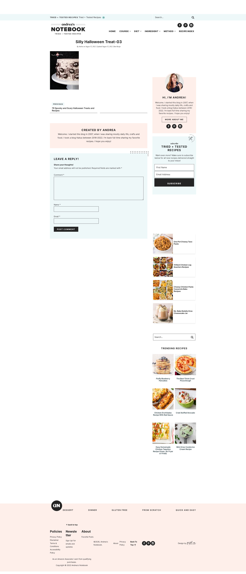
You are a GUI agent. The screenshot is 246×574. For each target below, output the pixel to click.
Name (57, 204)
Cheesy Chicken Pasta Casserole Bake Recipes (183, 289)
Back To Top (133, 543)
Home (112, 31)
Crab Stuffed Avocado (185, 413)
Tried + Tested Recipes (76, 17)
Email (57, 216)
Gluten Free (119, 510)
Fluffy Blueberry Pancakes (163, 379)
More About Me (174, 119)
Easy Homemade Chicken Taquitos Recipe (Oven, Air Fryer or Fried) (163, 450)
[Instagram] (191, 25)
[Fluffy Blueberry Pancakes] (163, 374)
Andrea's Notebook (68, 28)
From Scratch (151, 510)
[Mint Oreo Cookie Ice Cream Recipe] (185, 442)
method (168, 31)
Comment (59, 175)
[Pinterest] (185, 25)
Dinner (92, 510)
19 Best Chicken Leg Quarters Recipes (182, 266)
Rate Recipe (117, 46)
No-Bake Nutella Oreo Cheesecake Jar (183, 312)
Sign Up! (69, 540)
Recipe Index (186, 31)
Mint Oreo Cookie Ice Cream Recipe (185, 448)
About (115, 543)
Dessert (68, 510)
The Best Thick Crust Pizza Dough (185, 379)
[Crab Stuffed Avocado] (185, 408)
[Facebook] (179, 25)
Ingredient (151, 31)
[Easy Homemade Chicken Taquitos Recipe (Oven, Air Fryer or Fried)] (163, 442)
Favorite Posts (87, 537)
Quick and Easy (186, 510)
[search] (193, 17)
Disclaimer (54, 540)
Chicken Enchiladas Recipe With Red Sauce (163, 414)
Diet (136, 31)
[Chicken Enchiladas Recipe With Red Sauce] (163, 408)
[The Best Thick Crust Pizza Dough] (185, 374)
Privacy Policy (56, 537)
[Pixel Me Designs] (191, 543)
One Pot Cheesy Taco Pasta (183, 243)
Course (124, 31)
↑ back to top (72, 525)
